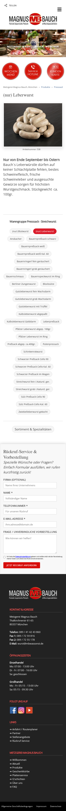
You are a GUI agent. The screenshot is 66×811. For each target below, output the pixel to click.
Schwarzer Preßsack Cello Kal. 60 (33, 366)
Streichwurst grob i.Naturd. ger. (33, 389)
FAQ (14, 786)
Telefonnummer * (15, 505)
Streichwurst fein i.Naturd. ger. (33, 381)
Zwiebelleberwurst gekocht (33, 411)
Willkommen (19, 759)
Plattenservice (20, 775)
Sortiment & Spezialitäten (33, 429)
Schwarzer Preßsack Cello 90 (33, 359)
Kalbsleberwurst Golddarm (21, 321)
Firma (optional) (14, 479)
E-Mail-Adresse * (14, 518)
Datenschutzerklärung (23, 556)
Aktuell (16, 763)
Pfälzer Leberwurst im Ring (33, 336)
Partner (16, 733)
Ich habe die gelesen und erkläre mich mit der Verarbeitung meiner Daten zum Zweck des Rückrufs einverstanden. (34, 557)
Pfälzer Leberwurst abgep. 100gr (33, 329)
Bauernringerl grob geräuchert (33, 268)
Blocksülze (48, 283)
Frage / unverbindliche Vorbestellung (30, 531)
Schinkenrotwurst (33, 351)
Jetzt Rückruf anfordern (22, 565)
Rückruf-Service (20, 740)
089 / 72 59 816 (26, 635)
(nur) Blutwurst (20, 231)
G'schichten (18, 779)
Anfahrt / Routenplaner (25, 729)
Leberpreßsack (51, 321)
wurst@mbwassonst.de (30, 643)
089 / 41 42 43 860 (30, 632)
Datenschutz (55, 806)
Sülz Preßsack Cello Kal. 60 (33, 404)
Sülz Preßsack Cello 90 (33, 396)
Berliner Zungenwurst (24, 283)
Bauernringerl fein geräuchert (33, 261)
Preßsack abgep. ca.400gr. (22, 344)
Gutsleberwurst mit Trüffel (33, 306)
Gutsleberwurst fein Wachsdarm (33, 291)
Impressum (41, 806)
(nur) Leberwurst (45, 231)
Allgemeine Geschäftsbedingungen (17, 806)
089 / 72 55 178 (26, 639)
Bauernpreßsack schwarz (42, 238)
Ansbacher (16, 238)
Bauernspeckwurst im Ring (45, 276)
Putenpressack (51, 344)
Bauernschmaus (15, 276)
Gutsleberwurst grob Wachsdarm (33, 298)
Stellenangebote (21, 737)
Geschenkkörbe (20, 771)
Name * (8, 492)
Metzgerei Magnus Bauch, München (20, 87)
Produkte (45, 87)
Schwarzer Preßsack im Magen (33, 374)
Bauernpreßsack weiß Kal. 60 (33, 253)
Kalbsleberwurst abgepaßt (33, 314)
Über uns (17, 782)
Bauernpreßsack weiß (33, 246)
